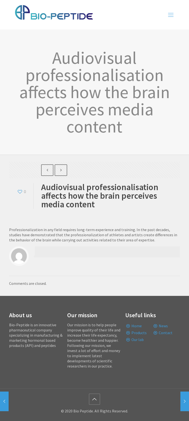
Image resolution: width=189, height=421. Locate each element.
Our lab (137, 339)
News (163, 325)
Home (136, 325)
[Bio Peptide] (53, 14)
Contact (166, 332)
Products (139, 332)
